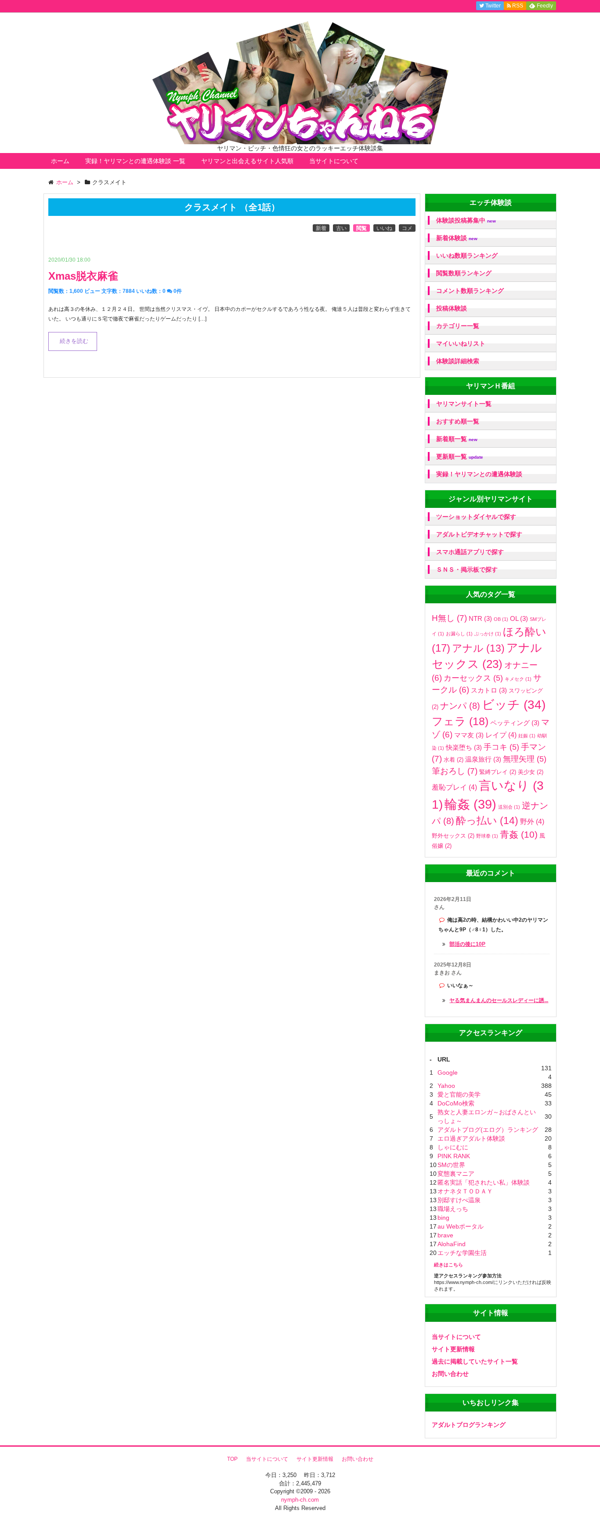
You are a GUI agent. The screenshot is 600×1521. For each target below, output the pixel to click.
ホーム (60, 160)
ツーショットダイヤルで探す (476, 517)
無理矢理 (524, 759)
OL (519, 618)
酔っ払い (487, 820)
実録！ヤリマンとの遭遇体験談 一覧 (135, 160)
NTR (480, 618)
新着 (321, 228)
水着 (453, 759)
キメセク (518, 679)
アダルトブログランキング (469, 1424)
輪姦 (470, 804)
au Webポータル (460, 1226)
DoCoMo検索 (455, 1103)
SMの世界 (451, 1164)
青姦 (519, 834)
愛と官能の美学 (459, 1094)
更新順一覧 (459, 456)
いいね (384, 228)
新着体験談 (456, 238)
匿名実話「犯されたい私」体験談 (483, 1182)
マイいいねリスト (460, 343)
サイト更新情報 (453, 1349)
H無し (449, 618)
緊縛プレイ (497, 772)
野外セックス (453, 835)
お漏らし (459, 633)
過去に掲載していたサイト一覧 (475, 1361)
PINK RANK (453, 1156)
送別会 (509, 807)
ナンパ (460, 706)
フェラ (460, 721)
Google (447, 1072)
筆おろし (454, 771)
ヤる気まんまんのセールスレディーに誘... (498, 1000)
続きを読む (74, 341)
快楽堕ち (464, 747)
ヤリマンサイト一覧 (464, 404)
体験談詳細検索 (457, 361)
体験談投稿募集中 (466, 220)
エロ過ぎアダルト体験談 (471, 1138)
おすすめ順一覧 (457, 421)
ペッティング (514, 722)
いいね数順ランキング (467, 255)
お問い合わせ (450, 1373)
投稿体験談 (451, 308)
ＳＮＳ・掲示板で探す (467, 569)
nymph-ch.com (300, 1499)
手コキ (501, 747)
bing (443, 1217)
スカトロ (489, 690)
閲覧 (361, 228)
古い (341, 228)
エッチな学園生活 (462, 1252)
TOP (232, 1459)
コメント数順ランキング (470, 291)
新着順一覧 (456, 439)
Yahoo (446, 1085)
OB (501, 619)
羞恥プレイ (454, 787)
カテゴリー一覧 (457, 326)
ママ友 (469, 735)
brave (445, 1235)
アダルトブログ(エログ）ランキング (487, 1129)
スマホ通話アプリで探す (470, 552)
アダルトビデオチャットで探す (479, 534)
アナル (478, 648)
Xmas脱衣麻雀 (83, 276)
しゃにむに (452, 1147)
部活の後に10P (467, 944)
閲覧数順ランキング (464, 273)
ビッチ (514, 704)
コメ (407, 228)
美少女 (530, 772)
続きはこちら (448, 1264)
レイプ (501, 735)
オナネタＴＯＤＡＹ (465, 1191)
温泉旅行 (483, 759)
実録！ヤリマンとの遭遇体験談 (479, 474)
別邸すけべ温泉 (459, 1200)
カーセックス (473, 678)
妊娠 (526, 735)
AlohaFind (451, 1243)
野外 (532, 821)
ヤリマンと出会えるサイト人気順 (247, 160)
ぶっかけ (487, 633)
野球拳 (487, 836)
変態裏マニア (455, 1173)
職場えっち (452, 1208)
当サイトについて (333, 160)
